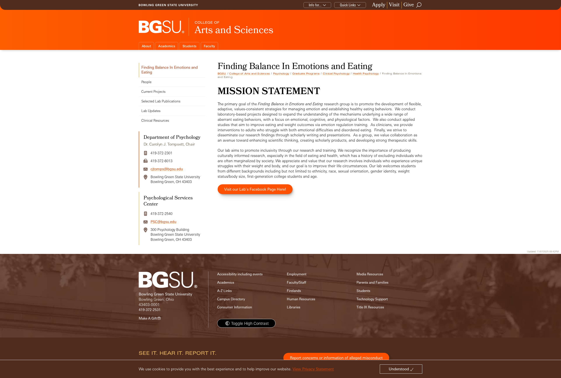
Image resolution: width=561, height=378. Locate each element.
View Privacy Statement (313, 369)
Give (408, 5)
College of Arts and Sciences (249, 73)
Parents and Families (373, 282)
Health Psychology (366, 73)
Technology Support (372, 299)
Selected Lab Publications (160, 101)
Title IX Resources (370, 307)
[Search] (419, 5)
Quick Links (348, 5)
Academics (166, 46)
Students (189, 46)
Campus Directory (231, 299)
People (146, 82)
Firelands (294, 291)
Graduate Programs (306, 73)
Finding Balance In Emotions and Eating (169, 69)
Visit (394, 5)
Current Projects (153, 92)
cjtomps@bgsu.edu (167, 169)
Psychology (281, 73)
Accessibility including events (240, 274)
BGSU (222, 73)
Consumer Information (234, 307)
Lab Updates (150, 111)
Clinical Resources (155, 120)
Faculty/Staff (296, 282)
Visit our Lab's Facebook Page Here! (255, 189)
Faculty (209, 46)
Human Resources (301, 299)
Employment (296, 274)
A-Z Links (224, 291)
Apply (378, 5)
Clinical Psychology (336, 73)
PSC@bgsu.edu (163, 222)
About (146, 46)
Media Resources (370, 274)
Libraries (293, 307)
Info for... (315, 5)
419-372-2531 (150, 310)
